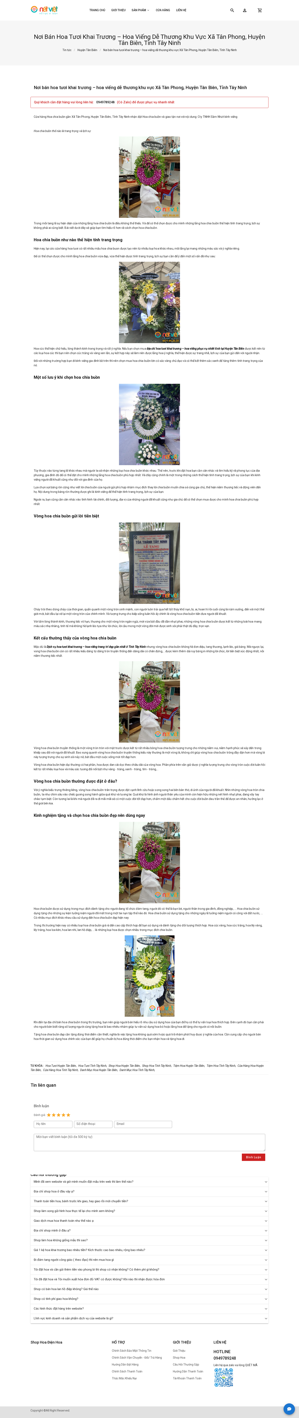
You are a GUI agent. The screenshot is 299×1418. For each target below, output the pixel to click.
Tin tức (66, 50)
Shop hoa (179, 1357)
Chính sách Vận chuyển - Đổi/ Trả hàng (137, 1357)
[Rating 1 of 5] (48, 1115)
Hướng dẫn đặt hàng (125, 1364)
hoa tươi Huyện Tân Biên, (61, 1065)
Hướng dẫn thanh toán (188, 1371)
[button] (244, 10)
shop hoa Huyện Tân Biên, (125, 1065)
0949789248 (105, 102)
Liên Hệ (181, 10)
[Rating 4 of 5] (63, 1115)
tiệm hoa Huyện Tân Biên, (189, 1065)
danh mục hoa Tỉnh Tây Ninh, (137, 1070)
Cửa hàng (163, 10)
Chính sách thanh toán (127, 1371)
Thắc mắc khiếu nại (124, 1378)
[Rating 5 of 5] (68, 1115)
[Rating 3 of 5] (58, 1115)
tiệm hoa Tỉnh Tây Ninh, (221, 1065)
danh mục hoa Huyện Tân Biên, (99, 1070)
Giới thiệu (118, 10)
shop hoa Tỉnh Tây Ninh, (157, 1065)
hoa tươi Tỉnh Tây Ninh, (92, 1065)
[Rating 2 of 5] (53, 1115)
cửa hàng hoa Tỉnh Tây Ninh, (61, 1070)
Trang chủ (97, 10)
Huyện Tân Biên (87, 50)
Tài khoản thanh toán (187, 1378)
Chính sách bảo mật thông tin (131, 1350)
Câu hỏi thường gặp (186, 1364)
